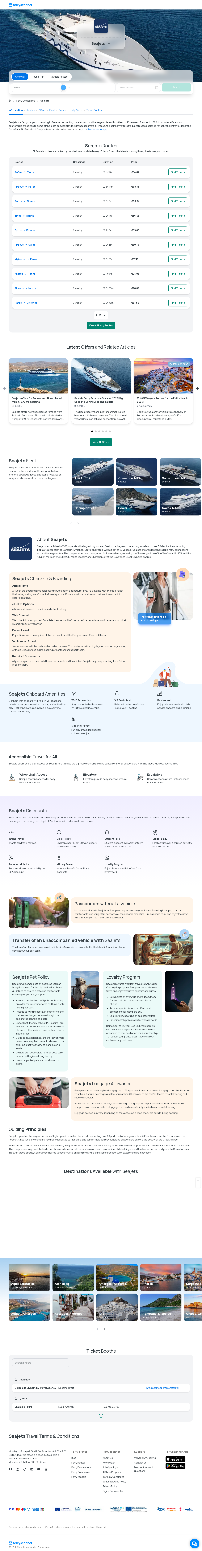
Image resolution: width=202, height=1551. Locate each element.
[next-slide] (197, 388)
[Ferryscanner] (20, 5)
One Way (20, 76)
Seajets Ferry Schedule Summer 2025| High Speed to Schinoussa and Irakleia (99, 400)
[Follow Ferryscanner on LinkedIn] (32, 1469)
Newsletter (109, 1462)
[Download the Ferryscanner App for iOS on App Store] (175, 1459)
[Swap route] (63, 87)
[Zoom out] (198, 1185)
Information (16, 110)
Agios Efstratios (23, 1284)
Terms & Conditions (113, 1476)
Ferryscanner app (97, 129)
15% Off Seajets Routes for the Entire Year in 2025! (162, 400)
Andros (147, 1284)
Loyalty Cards (75, 110)
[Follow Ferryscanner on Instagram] (17, 1469)
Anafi (102, 1314)
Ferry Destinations (81, 1467)
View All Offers (101, 442)
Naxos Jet (169, 508)
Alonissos (62, 1284)
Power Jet (125, 508)
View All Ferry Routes (101, 325)
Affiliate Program (112, 1472)
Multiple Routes (59, 76)
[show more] (101, 1415)
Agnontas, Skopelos (156, 1314)
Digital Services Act (113, 1491)
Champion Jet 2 (129, 478)
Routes (31, 110)
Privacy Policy (110, 1486)
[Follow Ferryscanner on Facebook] (10, 1469)
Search (176, 87)
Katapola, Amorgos (68, 1314)
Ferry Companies (25, 100)
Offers (42, 110)
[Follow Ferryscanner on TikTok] (24, 1469)
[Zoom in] (198, 1180)
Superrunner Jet (173, 478)
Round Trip (38, 76)
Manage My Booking (145, 1458)
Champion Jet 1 (85, 508)
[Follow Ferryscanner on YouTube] (39, 1469)
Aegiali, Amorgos (23, 1314)
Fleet (52, 110)
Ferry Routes (78, 1462)
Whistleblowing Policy (114, 1481)
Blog (73, 1458)
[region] (101, 1217)
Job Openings (110, 1467)
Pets (61, 110)
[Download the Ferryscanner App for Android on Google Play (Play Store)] (175, 1466)
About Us (108, 1458)
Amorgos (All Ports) (113, 1284)
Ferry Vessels (78, 1476)
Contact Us (140, 1462)
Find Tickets (178, 172)
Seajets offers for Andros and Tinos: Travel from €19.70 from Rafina (37, 400)
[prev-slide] (4, 388)
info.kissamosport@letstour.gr (162, 1387)
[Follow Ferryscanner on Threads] (46, 1469)
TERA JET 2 (83, 478)
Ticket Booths (94, 110)
